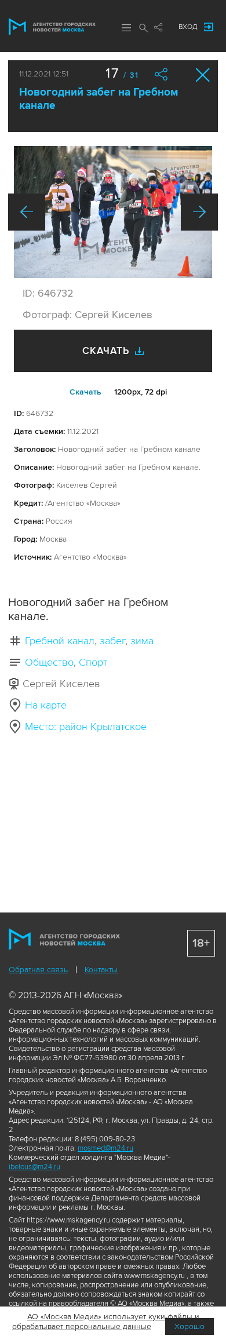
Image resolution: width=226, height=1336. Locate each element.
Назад (26, 212)
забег (112, 640)
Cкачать (85, 392)
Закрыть (203, 75)
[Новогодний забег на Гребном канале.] (113, 212)
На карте (46, 705)
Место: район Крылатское (86, 726)
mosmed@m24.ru (105, 1148)
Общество (49, 662)
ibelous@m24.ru (34, 1166)
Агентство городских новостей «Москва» (52, 26)
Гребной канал (59, 640)
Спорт (93, 662)
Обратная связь (38, 969)
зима (142, 640)
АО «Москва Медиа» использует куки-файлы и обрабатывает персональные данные (105, 1321)
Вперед (199, 212)
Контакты (101, 969)
